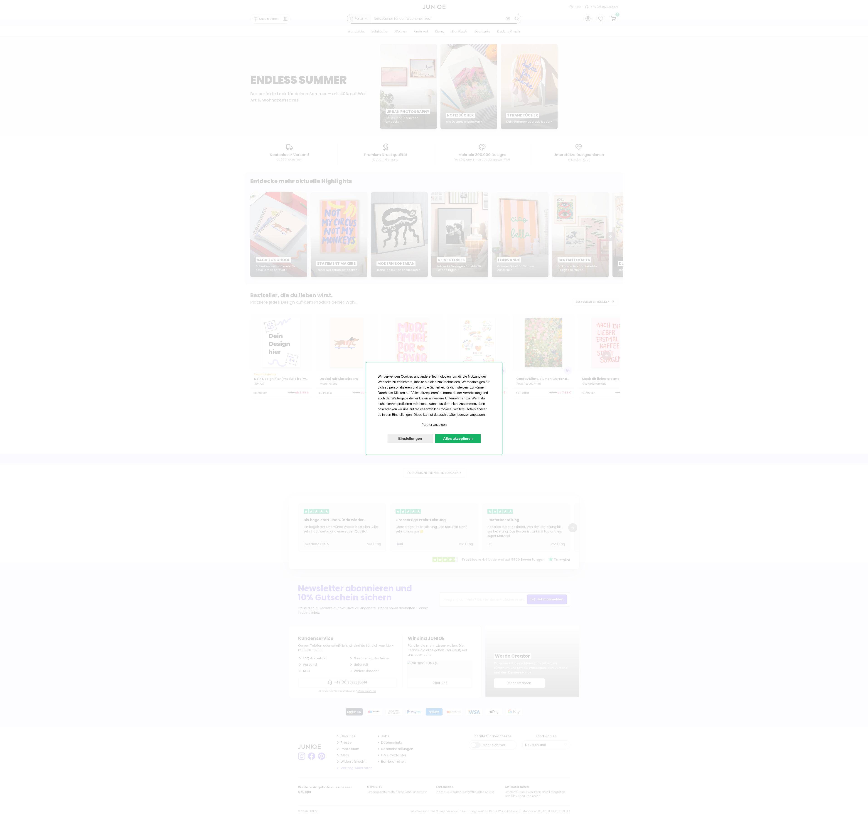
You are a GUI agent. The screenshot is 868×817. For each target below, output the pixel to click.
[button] (434, 424)
